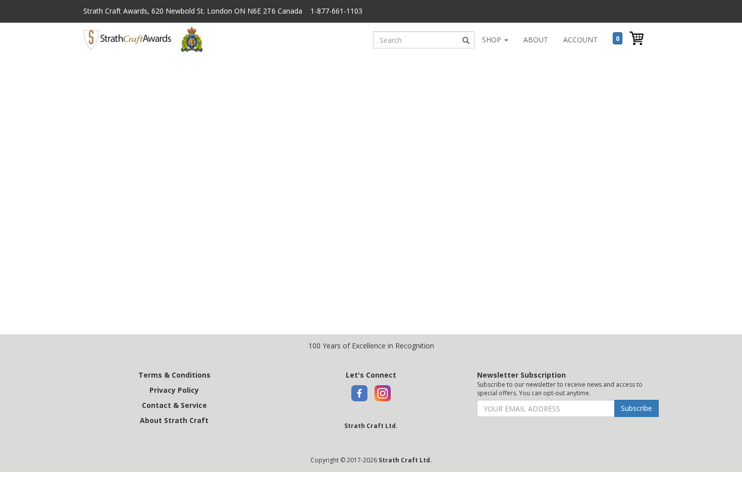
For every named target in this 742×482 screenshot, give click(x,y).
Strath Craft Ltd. (371, 425)
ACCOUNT (580, 39)
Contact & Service (174, 405)
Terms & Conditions (174, 375)
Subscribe (636, 408)
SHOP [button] (492, 39)
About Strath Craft (174, 420)
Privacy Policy (174, 390)
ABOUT (535, 39)
